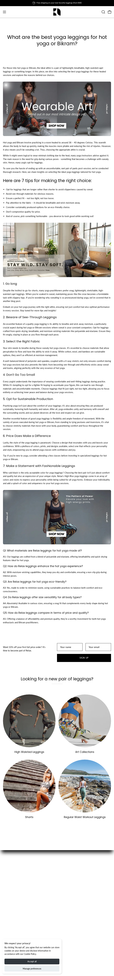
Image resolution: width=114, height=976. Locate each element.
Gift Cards (65, 890)
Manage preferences (32, 968)
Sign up (84, 657)
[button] (103, 12)
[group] (57, 3)
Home (63, 876)
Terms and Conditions (13, 928)
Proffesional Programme (72, 924)
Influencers (8, 938)
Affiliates (64, 919)
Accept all (32, 961)
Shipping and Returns (13, 924)
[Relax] (57, 12)
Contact (7, 933)
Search (6, 919)
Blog (62, 886)
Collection (65, 881)
